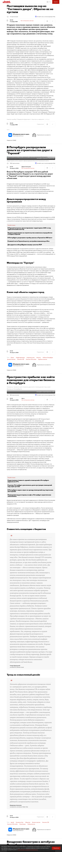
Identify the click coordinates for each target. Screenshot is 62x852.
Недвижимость (31, 824)
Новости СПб (20, 359)
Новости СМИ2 (11, 140)
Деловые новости (11, 359)
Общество (27, 822)
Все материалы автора (27, 20)
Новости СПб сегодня (31, 359)
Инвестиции (22, 824)
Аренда (12, 822)
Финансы (38, 357)
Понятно (56, 848)
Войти (56, 2)
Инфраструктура (20, 357)
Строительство (31, 357)
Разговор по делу (19, 822)
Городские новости (42, 359)
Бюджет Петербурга (48, 357)
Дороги (12, 357)
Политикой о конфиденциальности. (28, 849)
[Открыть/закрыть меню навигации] (47, 2)
